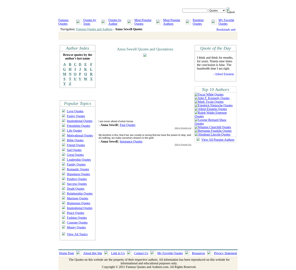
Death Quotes (75, 188)
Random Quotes (198, 21)
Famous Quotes (63, 21)
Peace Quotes (75, 213)
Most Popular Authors (171, 21)
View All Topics (77, 234)
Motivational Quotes (80, 135)
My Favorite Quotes (226, 21)
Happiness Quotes (78, 174)
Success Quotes (77, 184)
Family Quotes (76, 164)
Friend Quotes (76, 145)
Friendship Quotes (78, 125)
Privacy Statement (225, 253)
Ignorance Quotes (131, 141)
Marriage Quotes (77, 198)
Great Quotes (75, 154)
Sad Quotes (74, 150)
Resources (198, 253)
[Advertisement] (132, 88)
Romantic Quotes (78, 169)
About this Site (92, 253)
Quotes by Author (114, 21)
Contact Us (141, 253)
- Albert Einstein (223, 74)
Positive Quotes (77, 179)
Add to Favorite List (183, 128)
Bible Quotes (75, 140)
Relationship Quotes (80, 193)
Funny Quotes (76, 116)
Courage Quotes (77, 222)
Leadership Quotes (79, 159)
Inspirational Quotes (79, 121)
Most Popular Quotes (142, 21)
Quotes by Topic (89, 21)
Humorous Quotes (78, 203)
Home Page (66, 253)
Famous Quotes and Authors (94, 29)
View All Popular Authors (217, 139)
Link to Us (118, 253)
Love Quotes (75, 111)
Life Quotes (74, 130)
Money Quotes (76, 227)
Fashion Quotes (77, 217)
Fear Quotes (127, 125)
